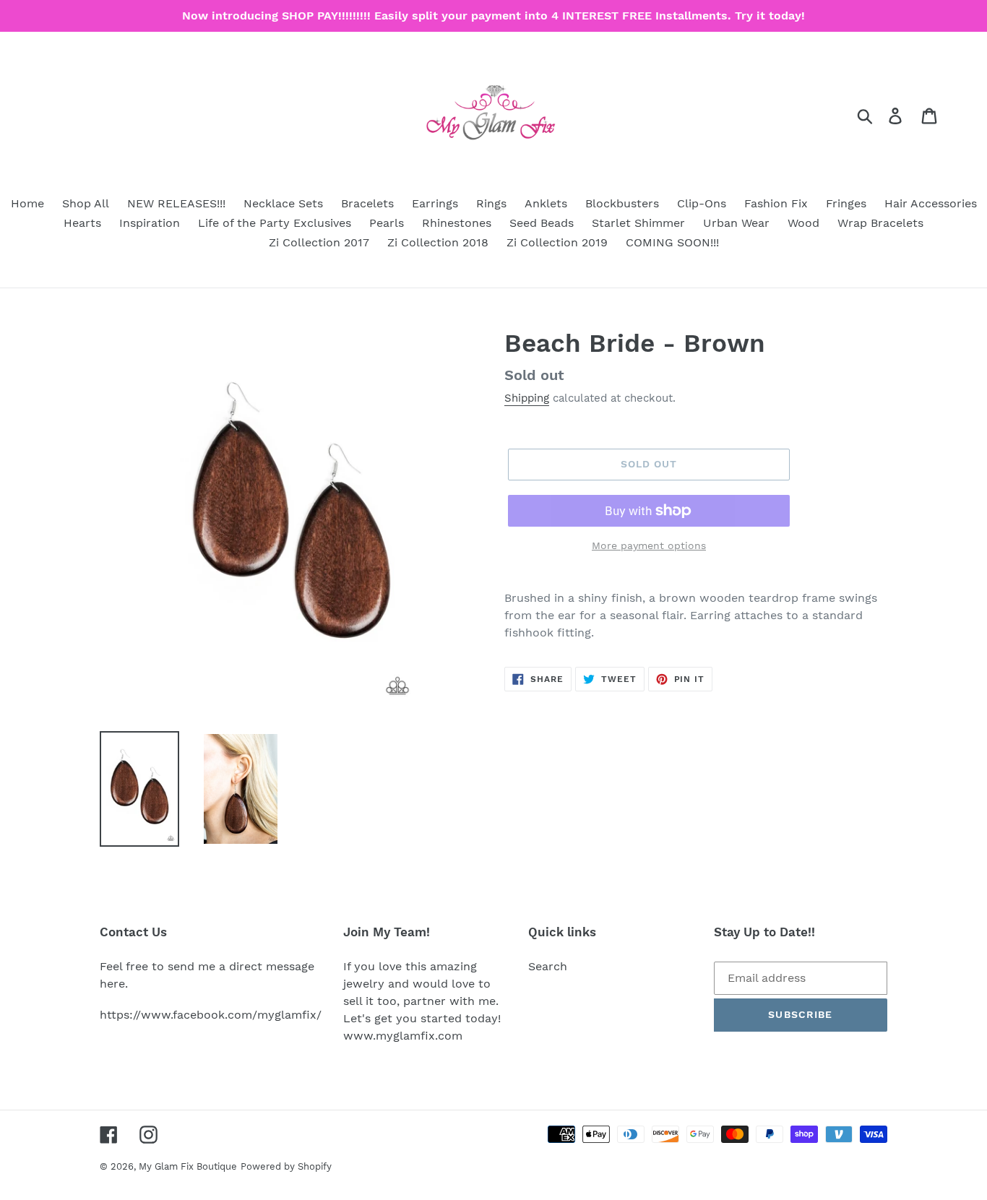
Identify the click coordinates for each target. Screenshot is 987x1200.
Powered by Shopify (286, 1166)
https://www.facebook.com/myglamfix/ (211, 1015)
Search (547, 966)
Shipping (526, 398)
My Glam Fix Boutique (188, 1166)
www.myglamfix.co (397, 1036)
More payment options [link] (649, 545)
